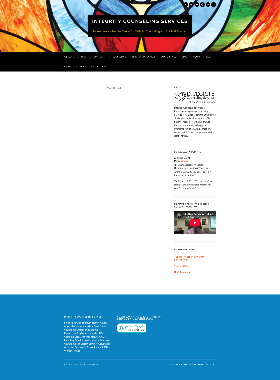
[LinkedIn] (191, 4)
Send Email (182, 161)
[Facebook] (185, 4)
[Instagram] (202, 4)
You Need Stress (182, 265)
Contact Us (96, 66)
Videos (80, 66)
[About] (195, 97)
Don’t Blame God (182, 271)
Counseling (119, 57)
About (84, 57)
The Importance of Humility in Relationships (189, 258)
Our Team (99, 57)
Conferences (168, 57)
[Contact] (208, 4)
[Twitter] (197, 4)
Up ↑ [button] (214, 364)
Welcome (69, 57)
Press (67, 66)
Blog (185, 57)
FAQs (209, 57)
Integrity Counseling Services (140, 21)
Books (197, 57)
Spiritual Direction (143, 57)
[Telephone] (213, 4)
